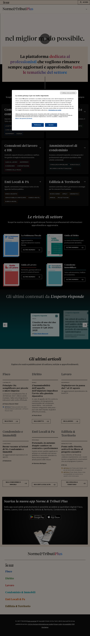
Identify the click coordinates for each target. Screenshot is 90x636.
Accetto (51, 125)
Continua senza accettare (68, 93)
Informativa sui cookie (54, 110)
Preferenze (37, 125)
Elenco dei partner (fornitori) (23, 118)
